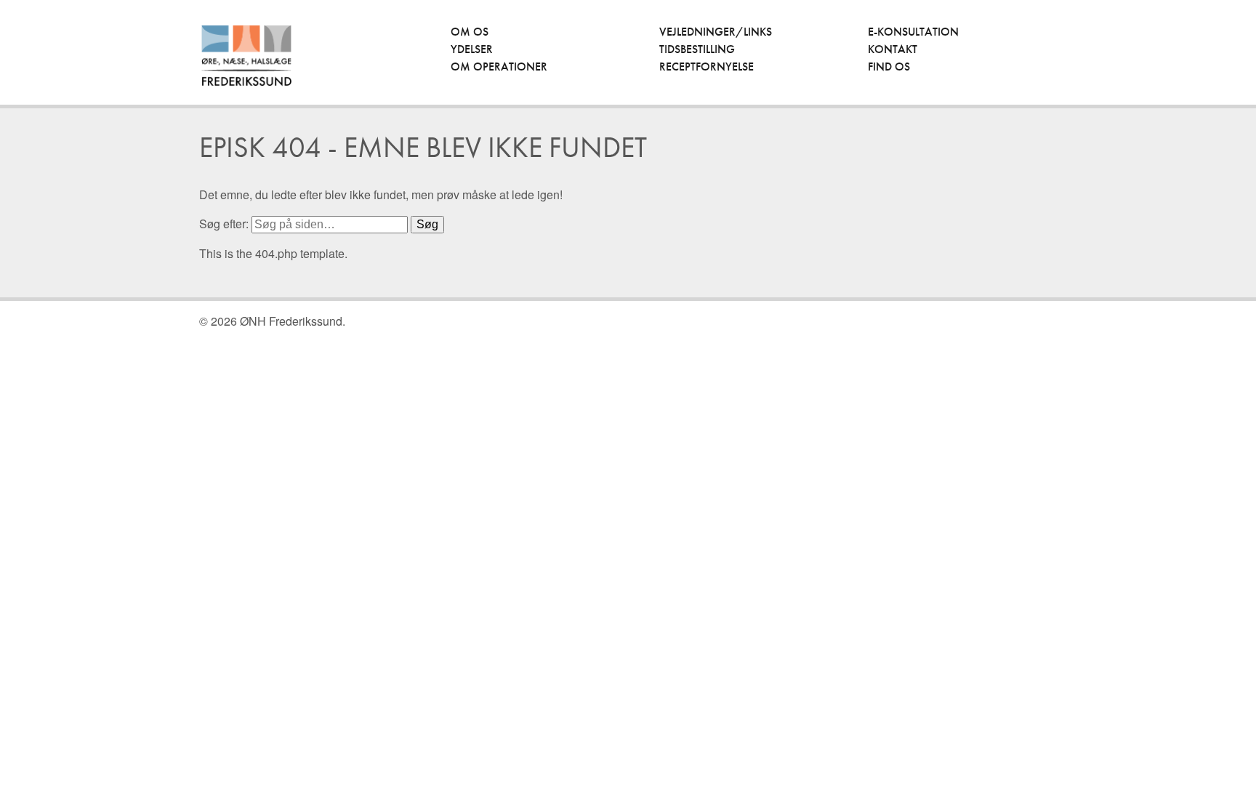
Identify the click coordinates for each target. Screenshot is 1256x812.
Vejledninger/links (715, 31)
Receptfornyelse (706, 66)
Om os (469, 31)
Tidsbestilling (697, 49)
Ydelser (472, 49)
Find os (889, 66)
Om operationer (499, 66)
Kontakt (892, 49)
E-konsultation (913, 31)
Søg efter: (224, 223)
